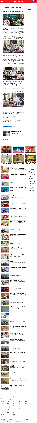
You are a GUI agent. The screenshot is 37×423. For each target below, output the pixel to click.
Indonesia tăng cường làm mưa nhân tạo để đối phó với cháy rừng (18, 346)
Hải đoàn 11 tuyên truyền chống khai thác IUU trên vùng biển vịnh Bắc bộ (18, 261)
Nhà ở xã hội (2, 403)
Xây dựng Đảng (2, 397)
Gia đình (2, 407)
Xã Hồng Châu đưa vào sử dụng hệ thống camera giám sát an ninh (18, 267)
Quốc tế (19, 401)
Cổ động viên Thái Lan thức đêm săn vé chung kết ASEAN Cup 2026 (18, 353)
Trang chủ (4, 6)
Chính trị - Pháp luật (8, 412)
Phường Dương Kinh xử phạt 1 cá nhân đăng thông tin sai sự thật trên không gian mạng (17, 195)
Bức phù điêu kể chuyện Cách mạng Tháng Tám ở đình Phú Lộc (18, 326)
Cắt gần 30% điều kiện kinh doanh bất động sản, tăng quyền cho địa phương (17, 366)
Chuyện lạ (19, 408)
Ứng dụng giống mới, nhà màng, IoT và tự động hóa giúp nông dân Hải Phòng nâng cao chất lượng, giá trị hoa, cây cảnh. (18, 340)
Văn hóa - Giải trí (8, 401)
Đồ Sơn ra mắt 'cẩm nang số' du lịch (14, 313)
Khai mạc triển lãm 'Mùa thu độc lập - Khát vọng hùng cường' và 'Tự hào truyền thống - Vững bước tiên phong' (18, 174)
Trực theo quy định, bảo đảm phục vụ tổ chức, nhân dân (17, 385)
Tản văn (13, 403)
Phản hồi (13, 408)
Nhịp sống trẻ (2, 408)
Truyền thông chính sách (33, 414)
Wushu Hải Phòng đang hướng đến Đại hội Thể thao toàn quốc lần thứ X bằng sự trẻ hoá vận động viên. (18, 209)
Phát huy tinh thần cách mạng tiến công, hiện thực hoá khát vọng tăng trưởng (17, 241)
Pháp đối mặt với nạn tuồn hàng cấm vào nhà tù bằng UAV (17, 306)
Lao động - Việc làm (14, 397)
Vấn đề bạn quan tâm (32, 415)
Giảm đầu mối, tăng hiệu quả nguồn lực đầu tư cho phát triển (18, 163)
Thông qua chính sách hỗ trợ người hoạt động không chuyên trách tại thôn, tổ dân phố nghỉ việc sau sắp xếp (32, 169)
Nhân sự (2, 399)
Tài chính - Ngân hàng (9, 399)
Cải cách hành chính (2, 398)
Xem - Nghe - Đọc (8, 403)
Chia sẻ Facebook (5, 126)
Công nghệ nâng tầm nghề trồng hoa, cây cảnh (16, 339)
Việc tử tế (13, 398)
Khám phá (19, 407)
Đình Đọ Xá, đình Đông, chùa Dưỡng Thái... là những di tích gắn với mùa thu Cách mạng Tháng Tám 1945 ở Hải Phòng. (17, 249)
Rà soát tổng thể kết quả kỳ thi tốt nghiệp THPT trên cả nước (17, 131)
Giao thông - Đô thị (8, 398)
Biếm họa (13, 405)
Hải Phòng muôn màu (3, 414)
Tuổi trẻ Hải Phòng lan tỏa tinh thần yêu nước (16, 372)
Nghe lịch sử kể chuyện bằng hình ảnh (15, 201)
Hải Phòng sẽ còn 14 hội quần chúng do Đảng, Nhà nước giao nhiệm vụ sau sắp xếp (32, 181)
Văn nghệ (14, 401)
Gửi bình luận (5, 139)
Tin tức (8, 6)
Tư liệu (19, 403)
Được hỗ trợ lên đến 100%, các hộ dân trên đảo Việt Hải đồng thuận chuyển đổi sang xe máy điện (18, 235)
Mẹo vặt (1, 410)
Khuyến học (26, 397)
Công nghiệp (8, 396)
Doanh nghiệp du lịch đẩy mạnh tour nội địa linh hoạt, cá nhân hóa (18, 320)
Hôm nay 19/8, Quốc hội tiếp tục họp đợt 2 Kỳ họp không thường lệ (30, 163)
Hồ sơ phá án (32, 397)
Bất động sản (2, 401)
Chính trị (6, 6)
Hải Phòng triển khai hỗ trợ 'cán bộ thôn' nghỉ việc (32, 178)
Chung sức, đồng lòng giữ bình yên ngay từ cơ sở (16, 280)
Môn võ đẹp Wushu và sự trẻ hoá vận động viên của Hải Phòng (18, 208)
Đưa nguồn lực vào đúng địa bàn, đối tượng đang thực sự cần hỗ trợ (6, 163)
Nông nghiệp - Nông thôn (9, 397)
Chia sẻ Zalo (10, 126)
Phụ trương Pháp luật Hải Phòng (33, 412)
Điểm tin (13, 412)
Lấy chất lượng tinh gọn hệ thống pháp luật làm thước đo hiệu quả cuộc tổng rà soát (18, 359)
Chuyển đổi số (26, 398)
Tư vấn (31, 398)
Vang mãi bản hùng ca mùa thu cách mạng (15, 247)
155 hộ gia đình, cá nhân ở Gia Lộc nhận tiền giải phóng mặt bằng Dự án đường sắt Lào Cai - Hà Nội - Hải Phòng (17, 333)
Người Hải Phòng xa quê (9, 409)
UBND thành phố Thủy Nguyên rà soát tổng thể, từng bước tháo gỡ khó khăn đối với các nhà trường (31, 9)
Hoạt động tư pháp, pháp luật (33, 413)
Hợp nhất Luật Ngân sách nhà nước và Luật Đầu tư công (17, 293)
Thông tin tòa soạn (26, 419)
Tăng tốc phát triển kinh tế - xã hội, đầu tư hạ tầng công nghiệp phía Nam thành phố (18, 154)
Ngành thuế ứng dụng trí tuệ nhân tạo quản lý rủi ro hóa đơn (17, 221)
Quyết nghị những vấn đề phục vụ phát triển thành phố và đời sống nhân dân (32, 188)
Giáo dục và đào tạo (26, 396)
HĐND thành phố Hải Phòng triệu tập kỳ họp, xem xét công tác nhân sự (32, 172)
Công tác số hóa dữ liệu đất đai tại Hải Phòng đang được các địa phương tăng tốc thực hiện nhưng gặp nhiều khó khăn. (18, 182)
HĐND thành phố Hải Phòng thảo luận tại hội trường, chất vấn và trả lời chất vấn (32, 190)
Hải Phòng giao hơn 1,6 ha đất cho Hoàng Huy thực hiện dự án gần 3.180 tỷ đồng (18, 188)
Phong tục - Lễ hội (8, 407)
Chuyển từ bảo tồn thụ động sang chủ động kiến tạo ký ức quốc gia (30, 154)
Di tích (7, 408)
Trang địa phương (26, 401)
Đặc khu (25, 403)
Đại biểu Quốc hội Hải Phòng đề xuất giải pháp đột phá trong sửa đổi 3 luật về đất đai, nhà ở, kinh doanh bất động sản (18, 168)
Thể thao (31, 401)
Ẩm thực (2, 409)
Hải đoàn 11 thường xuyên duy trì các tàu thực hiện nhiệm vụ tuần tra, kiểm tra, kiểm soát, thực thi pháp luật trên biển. (18, 262)
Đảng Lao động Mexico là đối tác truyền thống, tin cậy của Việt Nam (6, 154)
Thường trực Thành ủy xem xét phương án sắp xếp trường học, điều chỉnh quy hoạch (32, 175)
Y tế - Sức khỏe (14, 396)
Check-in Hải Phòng (14, 414)
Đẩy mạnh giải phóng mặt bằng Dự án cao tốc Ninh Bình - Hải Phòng (18, 300)
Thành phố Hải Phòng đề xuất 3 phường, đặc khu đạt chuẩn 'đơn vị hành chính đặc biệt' (32, 184)
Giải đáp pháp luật (32, 416)
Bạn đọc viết (14, 407)
